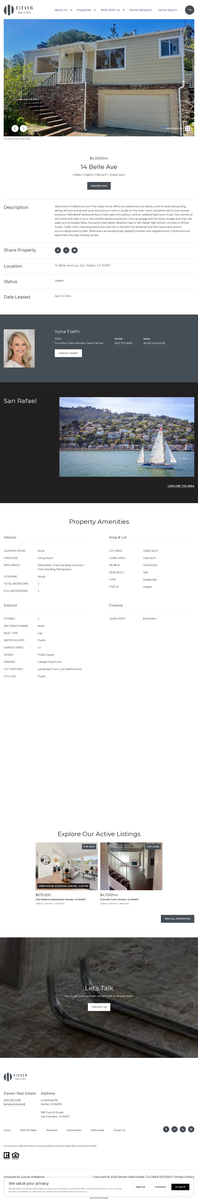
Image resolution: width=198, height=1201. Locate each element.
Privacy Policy (184, 1177)
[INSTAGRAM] (174, 1129)
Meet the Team (28, 1130)
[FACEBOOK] (166, 1129)
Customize (160, 1187)
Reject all (140, 1187)
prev (15, 128)
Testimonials (97, 1130)
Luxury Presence (32, 1177)
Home (7, 1130)
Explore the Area (181, 486)
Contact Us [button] (99, 1007)
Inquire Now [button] (99, 185)
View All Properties (178, 918)
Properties (84, 10)
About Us (61, 10)
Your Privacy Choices (99, 1197)
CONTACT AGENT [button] (68, 353)
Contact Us (119, 1130)
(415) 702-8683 (123, 343)
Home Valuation (140, 10)
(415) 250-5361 (12, 1100)
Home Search (167, 10)
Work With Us (110, 10)
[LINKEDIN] (183, 1129)
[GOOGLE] (191, 1129)
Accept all (180, 1187)
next (23, 128)
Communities (74, 1130)
